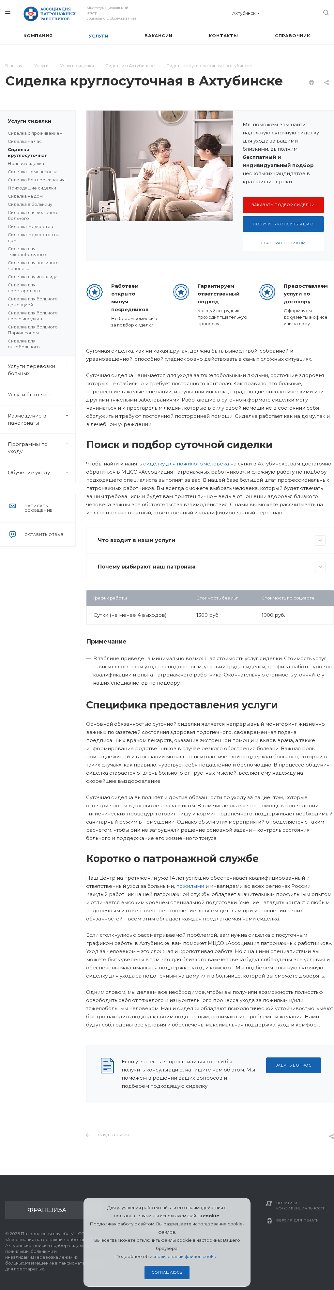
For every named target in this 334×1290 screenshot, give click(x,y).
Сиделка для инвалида (32, 276)
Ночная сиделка (26, 163)
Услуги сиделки (30, 121)
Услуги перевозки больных (31, 369)
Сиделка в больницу (30, 204)
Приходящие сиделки (32, 187)
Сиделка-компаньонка (32, 171)
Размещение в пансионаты (27, 419)
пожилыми (190, 886)
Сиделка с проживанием (35, 133)
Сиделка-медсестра (30, 226)
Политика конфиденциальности (301, 1205)
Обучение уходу (29, 472)
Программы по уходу (28, 447)
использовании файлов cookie (184, 1256)
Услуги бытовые (29, 394)
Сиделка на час (25, 141)
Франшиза (47, 1210)
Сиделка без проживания (36, 179)
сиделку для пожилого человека (186, 464)
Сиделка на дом (25, 196)
